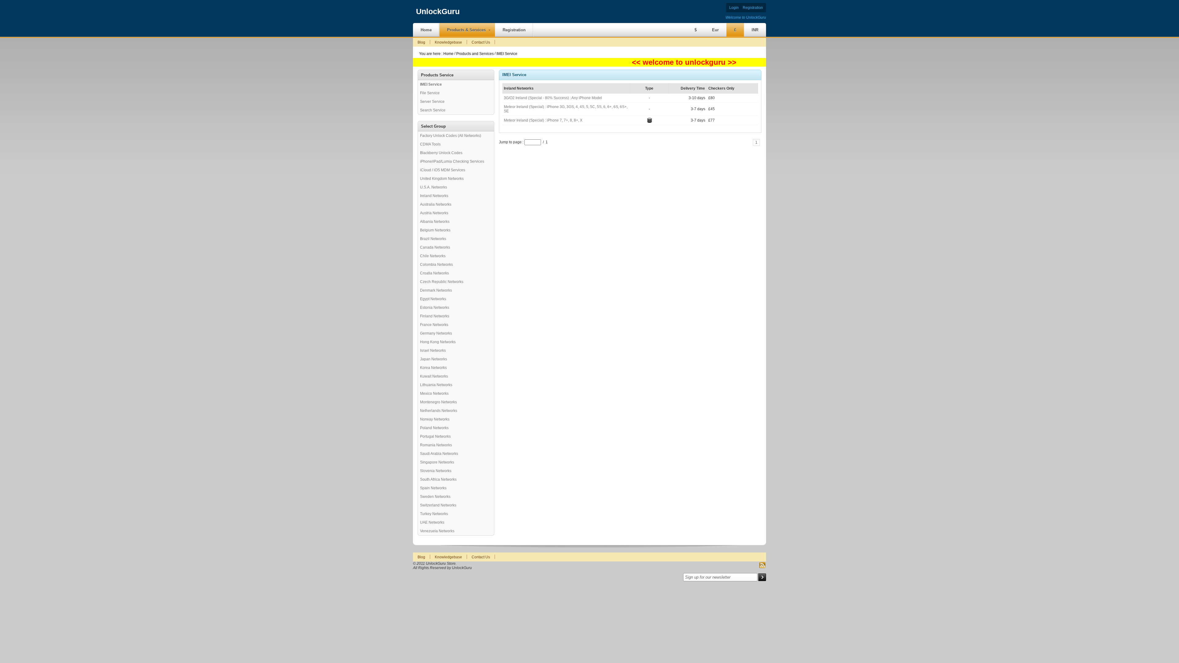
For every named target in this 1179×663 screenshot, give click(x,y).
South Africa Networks (438, 479)
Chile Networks (433, 256)
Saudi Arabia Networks (439, 454)
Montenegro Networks (438, 402)
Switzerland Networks (438, 505)
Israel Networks (433, 350)
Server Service (432, 101)
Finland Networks (434, 316)
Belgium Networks (435, 230)
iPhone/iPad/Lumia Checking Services (452, 161)
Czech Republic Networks (441, 282)
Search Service (433, 110)
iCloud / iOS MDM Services (442, 170)
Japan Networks (433, 359)
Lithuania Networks (436, 385)
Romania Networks (436, 445)
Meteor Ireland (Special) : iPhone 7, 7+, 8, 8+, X (543, 120)
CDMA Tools (430, 144)
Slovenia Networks (435, 471)
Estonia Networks (434, 307)
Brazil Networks (433, 239)
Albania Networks (434, 221)
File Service (430, 93)
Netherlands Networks (438, 411)
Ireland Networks (434, 196)
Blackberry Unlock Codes (441, 153)
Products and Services (475, 54)
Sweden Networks (435, 496)
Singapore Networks (437, 462)
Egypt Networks (433, 299)
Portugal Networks (435, 436)
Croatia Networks (434, 273)
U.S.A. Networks (433, 187)
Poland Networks (434, 428)
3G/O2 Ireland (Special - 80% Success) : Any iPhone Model (553, 98)
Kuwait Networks (434, 376)
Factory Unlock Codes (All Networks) (450, 136)
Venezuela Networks (437, 531)
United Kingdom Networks (442, 178)
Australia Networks (435, 204)
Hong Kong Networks (438, 342)
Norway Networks (434, 419)
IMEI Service (506, 54)
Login (734, 8)
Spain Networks (433, 488)
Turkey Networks (434, 514)
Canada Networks (435, 247)
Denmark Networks (436, 290)
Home (448, 54)
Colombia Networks (436, 264)
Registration (753, 8)
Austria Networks (434, 213)
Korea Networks (433, 368)
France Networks (434, 325)
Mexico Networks (434, 393)
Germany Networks (436, 333)
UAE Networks (432, 522)
